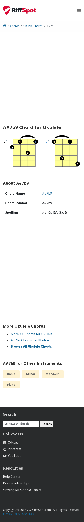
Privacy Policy (11, 514)
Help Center (12, 476)
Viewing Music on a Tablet (22, 490)
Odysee (13, 442)
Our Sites (28, 514)
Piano (11, 384)
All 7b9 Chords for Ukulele (30, 340)
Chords (14, 26)
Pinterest (14, 449)
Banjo (11, 374)
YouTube (14, 455)
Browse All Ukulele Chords (31, 346)
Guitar (30, 374)
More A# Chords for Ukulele (31, 334)
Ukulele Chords (33, 26)
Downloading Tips (16, 483)
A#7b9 (47, 193)
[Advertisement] (42, 79)
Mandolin (53, 374)
